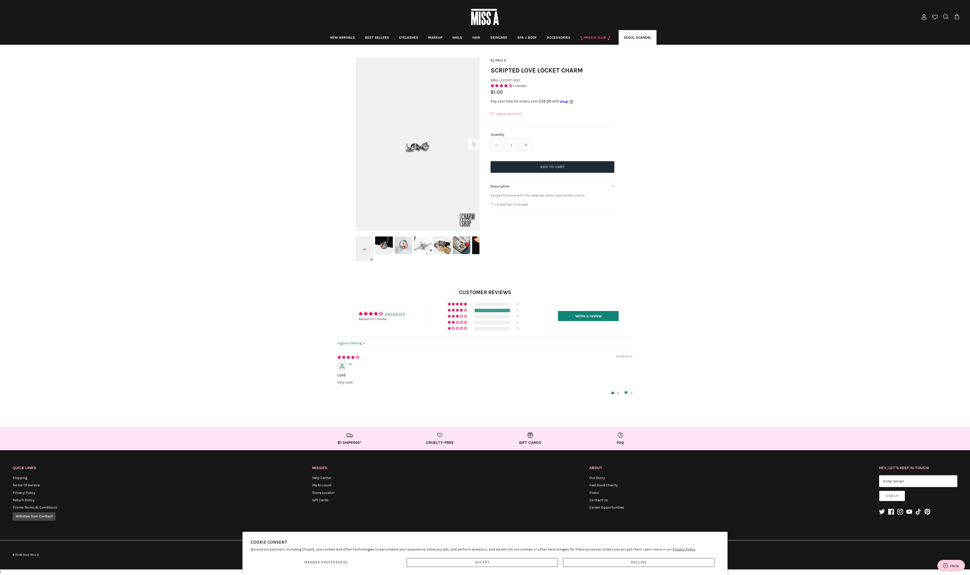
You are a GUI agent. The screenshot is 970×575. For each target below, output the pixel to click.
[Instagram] (900, 512)
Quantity (497, 134)
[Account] (923, 17)
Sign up (892, 496)
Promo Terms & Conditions (35, 507)
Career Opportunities (606, 507)
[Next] (473, 144)
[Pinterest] (927, 512)
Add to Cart (552, 167)
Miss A (500, 60)
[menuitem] (342, 37)
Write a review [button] (588, 316)
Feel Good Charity (603, 485)
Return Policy (24, 500)
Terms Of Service (26, 485)
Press (594, 493)
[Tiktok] (918, 512)
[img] (348, 357)
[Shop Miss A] (485, 17)
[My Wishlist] (935, 17)
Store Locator (323, 493)
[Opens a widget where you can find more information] (951, 566)
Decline (639, 562)
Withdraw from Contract (34, 516)
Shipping (20, 478)
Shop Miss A (31, 555)
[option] (417, 144)
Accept (482, 562)
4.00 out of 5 (395, 314)
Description (500, 186)
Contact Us (598, 500)
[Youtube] (909, 512)
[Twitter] (882, 512)
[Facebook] (891, 512)
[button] (502, 86)
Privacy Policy (684, 549)
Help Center (321, 478)
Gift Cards (320, 500)
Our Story (597, 478)
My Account (322, 485)
